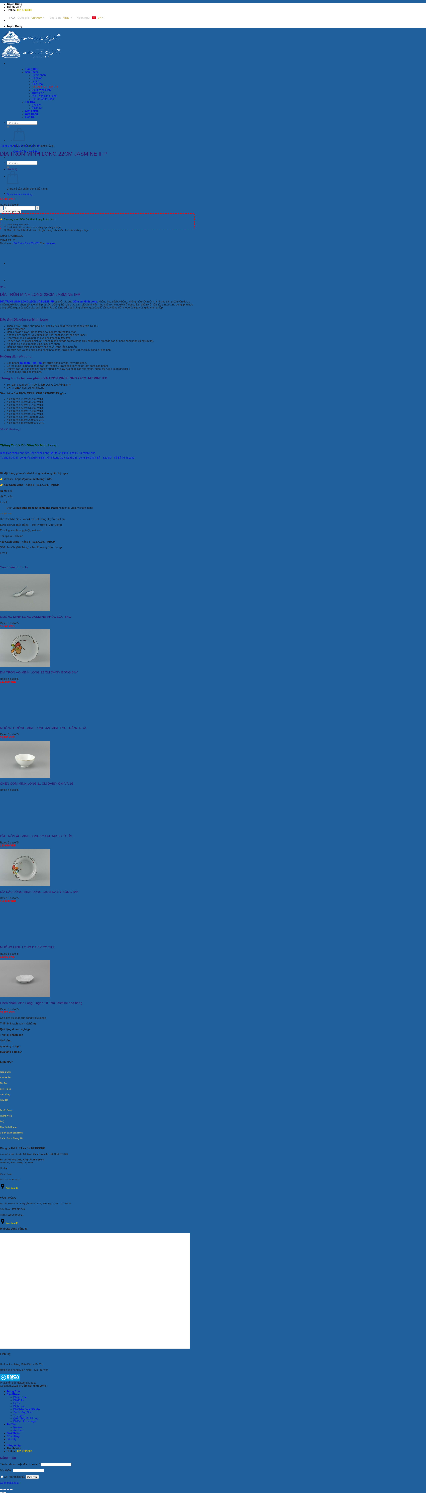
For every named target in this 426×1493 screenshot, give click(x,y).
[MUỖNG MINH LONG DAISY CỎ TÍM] (25, 940)
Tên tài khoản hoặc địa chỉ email (20, 1464)
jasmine (50, 243)
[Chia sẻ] (8, 1489)
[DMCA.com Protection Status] (10, 1379)
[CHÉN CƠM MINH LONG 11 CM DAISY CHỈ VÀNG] (25, 777)
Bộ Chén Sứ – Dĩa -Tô (26, 1409)
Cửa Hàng (13, 1436)
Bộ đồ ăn (18, 1400)
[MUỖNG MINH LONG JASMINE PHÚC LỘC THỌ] (25, 610)
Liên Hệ (11, 1439)
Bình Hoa (18, 1406)
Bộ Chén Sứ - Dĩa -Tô (27, 145)
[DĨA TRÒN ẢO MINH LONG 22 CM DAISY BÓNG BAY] (25, 665)
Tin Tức (11, 1424)
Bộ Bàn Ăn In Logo (24, 1421)
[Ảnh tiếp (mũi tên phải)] (4, 1492)
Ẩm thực (18, 1430)
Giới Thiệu (13, 1433)
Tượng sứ (19, 1415)
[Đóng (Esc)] (11, 1489)
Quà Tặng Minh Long (25, 1418)
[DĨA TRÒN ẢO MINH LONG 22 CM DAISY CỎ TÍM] (25, 829)
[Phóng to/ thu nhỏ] (1, 1489)
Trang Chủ (13, 1391)
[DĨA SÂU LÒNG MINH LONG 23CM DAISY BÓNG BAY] (25, 885)
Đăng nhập (32, 1477)
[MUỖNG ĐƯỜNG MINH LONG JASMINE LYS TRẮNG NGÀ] (25, 721)
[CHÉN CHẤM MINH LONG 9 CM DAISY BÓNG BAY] (15, 193)
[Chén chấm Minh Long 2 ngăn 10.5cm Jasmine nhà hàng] (25, 996)
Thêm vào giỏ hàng (10, 211)
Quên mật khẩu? (9, 1482)
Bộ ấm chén (20, 1397)
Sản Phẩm (13, 1394)
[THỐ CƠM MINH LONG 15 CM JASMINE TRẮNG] (15, 263)
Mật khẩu (6, 1470)
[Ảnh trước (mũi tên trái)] (1, 1492)
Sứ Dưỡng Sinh (22, 1412)
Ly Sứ (16, 1403)
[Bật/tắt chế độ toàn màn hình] (4, 1489)
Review (17, 1427)
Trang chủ (6, 145)
